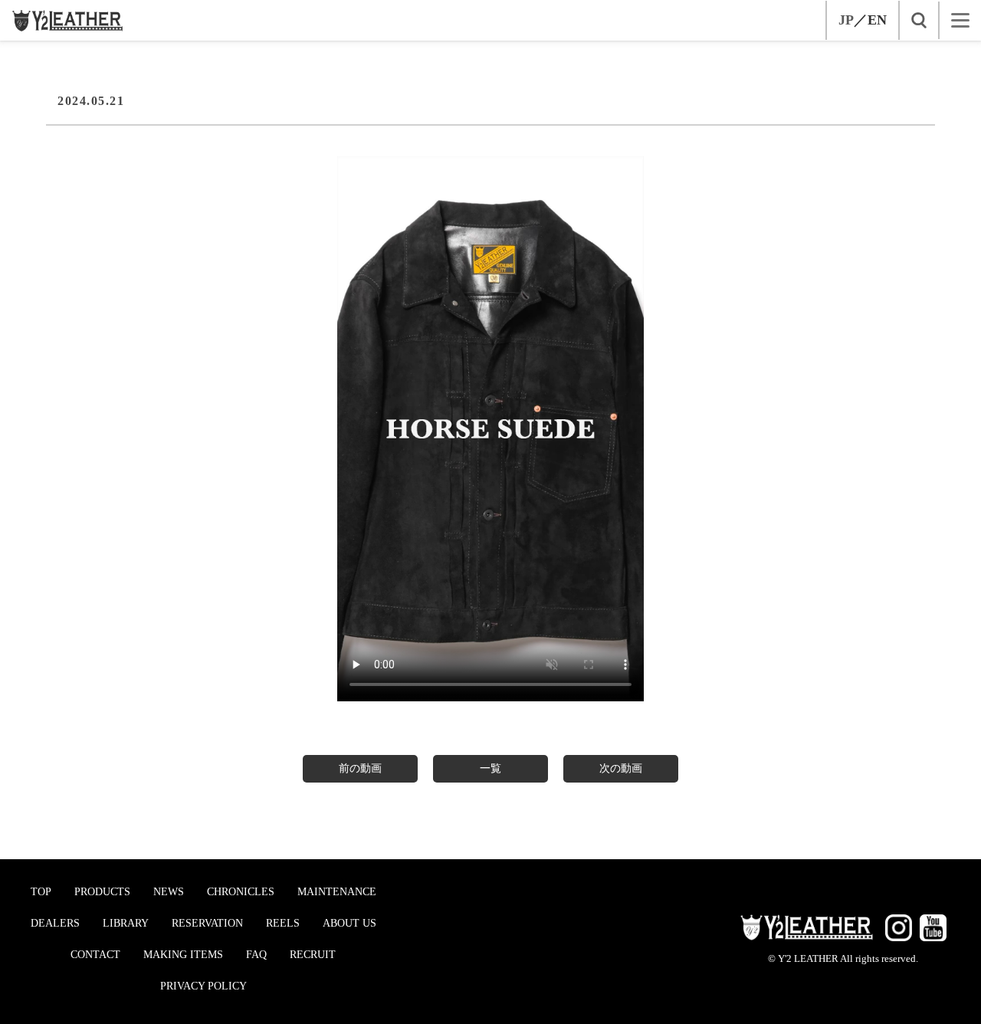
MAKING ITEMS (183, 954)
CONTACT (95, 954)
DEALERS (55, 923)
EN (877, 20)
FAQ (256, 954)
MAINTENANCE (336, 892)
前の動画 (360, 768)
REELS (283, 923)
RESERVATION (207, 923)
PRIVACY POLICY (203, 986)
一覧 (490, 768)
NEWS (168, 892)
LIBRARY (126, 923)
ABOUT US (349, 923)
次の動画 (620, 768)
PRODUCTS (102, 892)
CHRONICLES (240, 892)
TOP (41, 892)
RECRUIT (313, 954)
